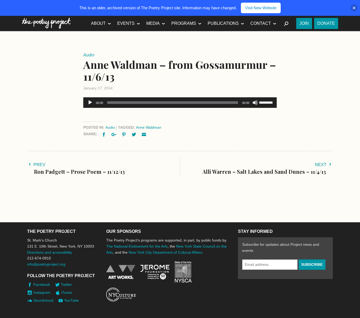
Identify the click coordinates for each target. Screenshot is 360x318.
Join (304, 23)
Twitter (66, 284)
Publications (223, 23)
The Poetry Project (46, 23)
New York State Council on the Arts (183, 272)
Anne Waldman (148, 127)
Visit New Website (260, 8)
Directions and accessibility (49, 252)
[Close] (354, 8)
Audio (110, 127)
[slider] (266, 102)
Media (153, 23)
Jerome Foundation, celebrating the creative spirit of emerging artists (154, 272)
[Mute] (255, 102)
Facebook (41, 284)
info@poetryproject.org (46, 264)
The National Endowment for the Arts (137, 246)
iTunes (66, 292)
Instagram (41, 292)
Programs (183, 23)
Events (126, 23)
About (98, 23)
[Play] (90, 102)
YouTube (71, 300)
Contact (260, 23)
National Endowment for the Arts (120, 272)
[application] (179, 102)
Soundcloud (43, 300)
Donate (326, 23)
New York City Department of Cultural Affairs (165, 252)
